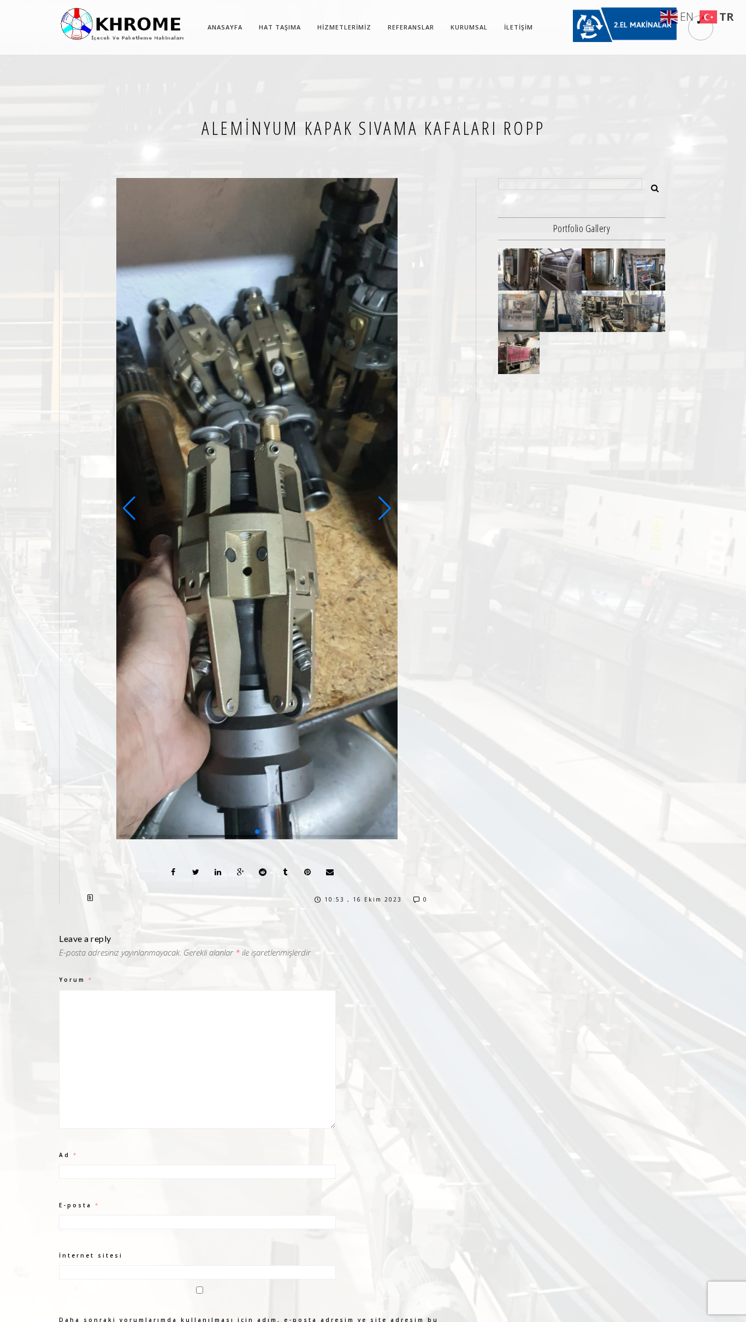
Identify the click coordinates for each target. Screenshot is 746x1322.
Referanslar (411, 27)
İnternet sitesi (91, 1255)
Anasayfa (225, 27)
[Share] (173, 872)
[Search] (651, 186)
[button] (129, 508)
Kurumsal (469, 27)
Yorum (76, 979)
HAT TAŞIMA (280, 27)
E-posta (79, 1205)
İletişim (518, 27)
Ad (68, 1155)
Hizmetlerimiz (344, 27)
